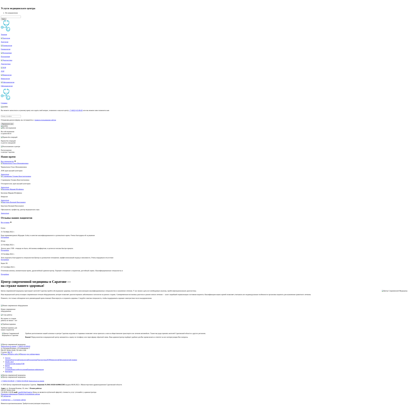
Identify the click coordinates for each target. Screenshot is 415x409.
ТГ (11, 352)
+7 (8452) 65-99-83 (76, 110)
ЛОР (2, 71)
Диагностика (5, 64)
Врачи (7, 366)
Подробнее (5, 237)
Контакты (8, 371)
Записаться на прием (8, 346)
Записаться (5, 174)
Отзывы (8, 369)
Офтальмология (7, 86)
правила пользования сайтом (45, 120)
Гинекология (5, 49)
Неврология (5, 79)
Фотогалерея (22, 369)
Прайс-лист (9, 362)
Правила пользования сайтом (29, 394)
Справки (4, 103)
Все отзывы (5, 222)
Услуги (7, 358)
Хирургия (4, 42)
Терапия (4, 34)
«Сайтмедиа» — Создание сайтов (13, 400)
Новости (14, 369)
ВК (9, 352)
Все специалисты (7, 161)
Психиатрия (5, 56)
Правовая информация (35, 369)
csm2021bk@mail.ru (25, 392)
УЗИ (22, 364)
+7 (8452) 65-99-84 (21, 381)
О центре (8, 367)
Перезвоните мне (7, 124)
